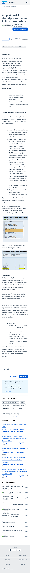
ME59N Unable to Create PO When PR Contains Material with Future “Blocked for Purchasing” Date (14, 439)
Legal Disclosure (22, 559)
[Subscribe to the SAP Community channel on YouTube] (16, 550)
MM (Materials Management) (9, 46)
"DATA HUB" (5, 413)
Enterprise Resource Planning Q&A (13, 431)
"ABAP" (22, 402)
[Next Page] (16, 416)
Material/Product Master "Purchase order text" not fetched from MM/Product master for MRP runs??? (14, 472)
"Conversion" (6, 411)
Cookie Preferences (7, 569)
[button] (8, 42)
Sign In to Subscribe (20, 29)
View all (4, 541)
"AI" (13, 405)
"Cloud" (20, 408)
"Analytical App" (20, 405)
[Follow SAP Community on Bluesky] (13, 550)
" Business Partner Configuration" (10, 402)
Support (22, 564)
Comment (8, 391)
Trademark (7, 564)
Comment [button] (23, 376)
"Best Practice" (6, 408)
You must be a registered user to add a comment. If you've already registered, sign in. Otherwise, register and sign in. (14, 385)
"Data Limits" (14, 413)
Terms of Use (22, 555)
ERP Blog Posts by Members (10, 6)
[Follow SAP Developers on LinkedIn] (19, 550)
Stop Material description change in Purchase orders (14, 18)
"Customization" (15, 411)
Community (11, 2)
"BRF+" (14, 408)
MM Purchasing (21, 46)
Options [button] (13, 32)
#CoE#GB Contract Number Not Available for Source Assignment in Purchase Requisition (14, 460)
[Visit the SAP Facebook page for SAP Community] (10, 550)
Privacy (7, 555)
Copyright (7, 559)
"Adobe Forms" (6, 405)
